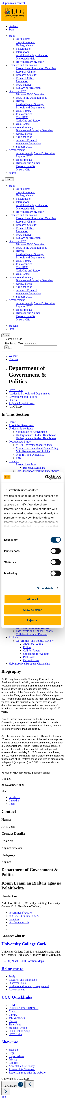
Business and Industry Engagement (29, 986)
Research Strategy (26, 74)
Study (12, 976)
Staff (11, 29)
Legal (12, 1052)
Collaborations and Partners (31, 634)
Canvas (13, 1021)
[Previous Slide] (29, 1084)
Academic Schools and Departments (29, 393)
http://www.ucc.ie (19, 922)
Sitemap (13, 1049)
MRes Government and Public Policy (37, 448)
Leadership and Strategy (30, 104)
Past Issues (29, 657)
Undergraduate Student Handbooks (36, 435)
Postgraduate (23, 48)
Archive (13, 637)
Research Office (25, 78)
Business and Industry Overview (34, 130)
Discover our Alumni (28, 163)
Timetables (15, 1024)
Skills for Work (24, 136)
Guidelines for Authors (36, 653)
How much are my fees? (30, 61)
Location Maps (35, 961)
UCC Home (16, 390)
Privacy (13, 1059)
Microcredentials (25, 58)
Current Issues (31, 660)
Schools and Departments (30, 107)
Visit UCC (22, 117)
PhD (18, 457)
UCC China (23, 123)
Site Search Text (14, 343)
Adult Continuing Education (32, 55)
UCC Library (23, 110)
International (23, 52)
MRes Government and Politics (34, 444)
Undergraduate (24, 45)
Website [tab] (13, 355)
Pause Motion (10, 1086)
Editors (27, 647)
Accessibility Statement (22, 1069)
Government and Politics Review (35, 640)
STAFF (13, 1004)
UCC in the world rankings (31, 97)
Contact (13, 1011)
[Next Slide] (5, 1091)
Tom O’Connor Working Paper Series (37, 470)
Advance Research (26, 140)
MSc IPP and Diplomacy (30, 454)
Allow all (32, 599)
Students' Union (18, 1027)
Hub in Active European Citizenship (29, 663)
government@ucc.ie (20, 912)
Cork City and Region (28, 120)
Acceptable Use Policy (22, 1066)
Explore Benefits (25, 166)
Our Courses (23, 38)
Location (14, 919)
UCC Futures (23, 84)
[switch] (56, 551)
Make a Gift (23, 169)
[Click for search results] (10, 348)
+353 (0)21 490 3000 (13, 961)
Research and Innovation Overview (36, 68)
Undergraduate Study (21, 428)
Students (13, 26)
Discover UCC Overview (30, 94)
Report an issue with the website (27, 1072)
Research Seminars (34, 467)
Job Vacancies (24, 114)
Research (14, 461)
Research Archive (26, 464)
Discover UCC (17, 982)
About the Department (21, 425)
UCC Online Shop (19, 1031)
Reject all (32, 620)
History (20, 100)
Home (12, 421)
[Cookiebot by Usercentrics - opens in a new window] (46, 477)
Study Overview (25, 42)
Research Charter (26, 71)
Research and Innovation (23, 979)
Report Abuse (16, 1056)
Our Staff (14, 400)
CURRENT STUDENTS (23, 1008)
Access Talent (24, 133)
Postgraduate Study (20, 441)
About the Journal (33, 643)
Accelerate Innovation (28, 143)
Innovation (22, 81)
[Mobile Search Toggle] (2, 180)
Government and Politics (23, 396)
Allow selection (32, 609)
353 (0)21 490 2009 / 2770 (24, 915)
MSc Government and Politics (33, 451)
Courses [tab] (13, 359)
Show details (45, 588)
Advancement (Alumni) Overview (35, 153)
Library (13, 1014)
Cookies (13, 1062)
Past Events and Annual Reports (34, 630)
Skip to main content (13, 3)
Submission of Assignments (31, 431)
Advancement (17, 989)
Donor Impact (24, 159)
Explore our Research (28, 87)
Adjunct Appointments (21, 403)
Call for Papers (31, 650)
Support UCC (24, 146)
